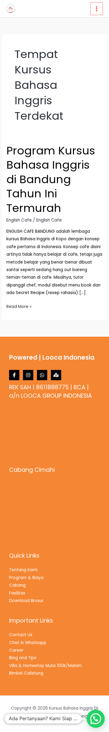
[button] (96, 719)
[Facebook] (14, 375)
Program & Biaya (26, 578)
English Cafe (19, 220)
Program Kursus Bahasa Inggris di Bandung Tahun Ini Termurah (50, 179)
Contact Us (20, 635)
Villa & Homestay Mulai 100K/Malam (45, 666)
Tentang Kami (23, 570)
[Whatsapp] (42, 375)
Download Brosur (26, 601)
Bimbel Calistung (26, 673)
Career (16, 650)
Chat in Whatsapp (27, 643)
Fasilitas (17, 593)
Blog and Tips (22, 658)
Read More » (18, 306)
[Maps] (56, 375)
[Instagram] (28, 375)
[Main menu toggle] (96, 8)
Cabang (17, 585)
